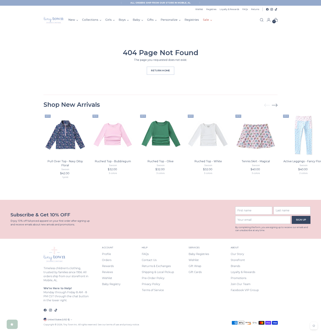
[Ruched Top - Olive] (160, 135)
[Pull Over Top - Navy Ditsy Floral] (65, 135)
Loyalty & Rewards (243, 272)
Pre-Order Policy (153, 278)
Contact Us (149, 260)
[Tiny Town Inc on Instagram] (271, 9)
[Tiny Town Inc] (53, 19)
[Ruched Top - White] (208, 135)
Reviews (107, 272)
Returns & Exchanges (156, 266)
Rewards (108, 266)
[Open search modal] (261, 20)
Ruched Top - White (208, 161)
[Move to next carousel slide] (275, 105)
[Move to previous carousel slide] (267, 105)
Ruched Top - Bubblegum (113, 161)
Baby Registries (199, 254)
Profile (106, 254)
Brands (235, 266)
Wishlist (107, 278)
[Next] (199, 3)
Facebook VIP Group (245, 290)
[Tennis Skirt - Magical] (256, 135)
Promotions (238, 278)
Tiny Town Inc (70, 324)
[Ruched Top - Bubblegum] (113, 135)
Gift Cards (195, 272)
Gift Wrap (195, 266)
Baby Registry (111, 284)
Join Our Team (240, 284)
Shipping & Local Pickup (158, 272)
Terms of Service (153, 290)
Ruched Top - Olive (160, 161)
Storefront (238, 260)
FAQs (145, 254)
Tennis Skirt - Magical (256, 161)
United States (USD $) (58, 319)
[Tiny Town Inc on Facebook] (267, 9)
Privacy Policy (151, 284)
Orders (106, 260)
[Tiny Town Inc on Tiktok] (276, 9)
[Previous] (121, 3)
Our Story (237, 254)
